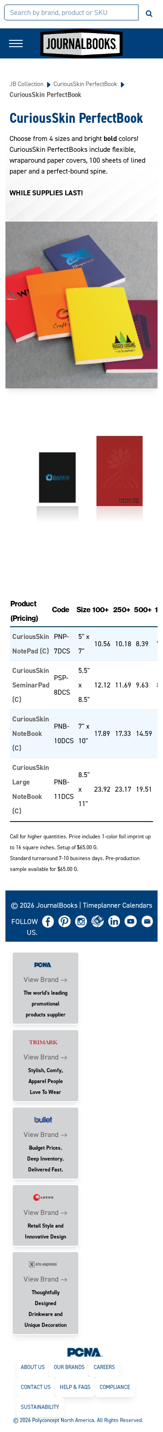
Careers (104, 1367)
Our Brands (69, 1367)
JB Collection (26, 84)
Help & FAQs (75, 1387)
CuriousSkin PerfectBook (85, 84)
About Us (33, 1367)
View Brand (41, 979)
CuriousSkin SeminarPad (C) (30, 685)
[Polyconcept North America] (85, 1351)
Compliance (115, 1387)
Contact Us (36, 1387)
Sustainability (40, 1407)
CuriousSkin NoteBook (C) (30, 733)
